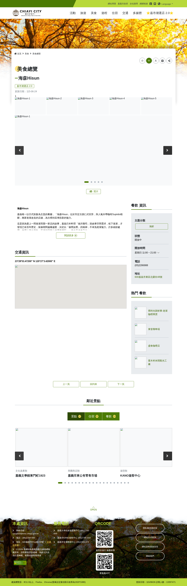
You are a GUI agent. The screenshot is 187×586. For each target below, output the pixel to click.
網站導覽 (112, 4)
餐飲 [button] (111, 416)
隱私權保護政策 (150, 528)
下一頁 (120, 384)
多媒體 (137, 13)
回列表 (93, 384)
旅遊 (83, 13)
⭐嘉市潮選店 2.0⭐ (159, 13)
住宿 (115, 13)
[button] (165, 3)
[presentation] (19, 150)
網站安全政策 (150, 537)
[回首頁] (27, 13)
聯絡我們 (150, 556)
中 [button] (149, 60)
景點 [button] (76, 416)
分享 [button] (169, 61)
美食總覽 (36, 53)
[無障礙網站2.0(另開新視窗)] (20, 563)
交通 (125, 13)
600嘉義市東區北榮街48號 (148, 277)
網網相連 (144, 4)
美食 (94, 13)
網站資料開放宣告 (150, 546)
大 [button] (156, 60)
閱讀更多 (69, 235)
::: (109, 1)
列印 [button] (162, 61)
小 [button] (142, 60)
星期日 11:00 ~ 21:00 (145, 252)
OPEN (93, 510)
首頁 (19, 53)
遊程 (104, 13)
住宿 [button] (93, 416)
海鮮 (151, 226)
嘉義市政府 (123, 4)
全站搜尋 (134, 4)
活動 (73, 13)
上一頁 (66, 384)
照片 (96, 191)
